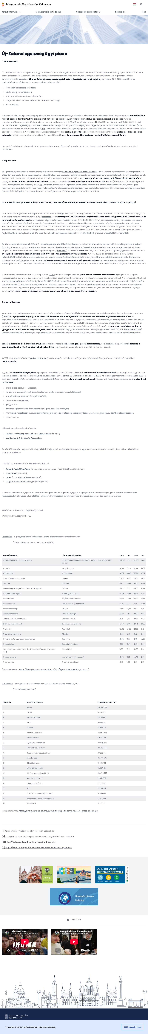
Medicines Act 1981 (38, 358)
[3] (40, 184)
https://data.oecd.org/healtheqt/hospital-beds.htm (30, 842)
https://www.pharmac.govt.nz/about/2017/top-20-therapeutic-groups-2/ (53, 669)
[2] (42, 128)
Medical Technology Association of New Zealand (28, 433)
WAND (24, 347)
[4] (134, 202)
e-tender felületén (15, 281)
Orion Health (11, 473)
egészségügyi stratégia (13, 82)
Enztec (9, 477)
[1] (96, 122)
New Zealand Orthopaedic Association (24, 438)
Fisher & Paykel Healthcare (18, 469)
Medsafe (7, 316)
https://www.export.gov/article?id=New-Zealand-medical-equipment (38, 847)
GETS (51, 274)
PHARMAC (61, 250)
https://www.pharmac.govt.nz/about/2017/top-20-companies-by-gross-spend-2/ (58, 811)
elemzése (46, 216)
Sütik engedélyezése (132, 1027)
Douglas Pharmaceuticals (18, 481)
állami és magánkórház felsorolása (79, 171)
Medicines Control (132, 329)
